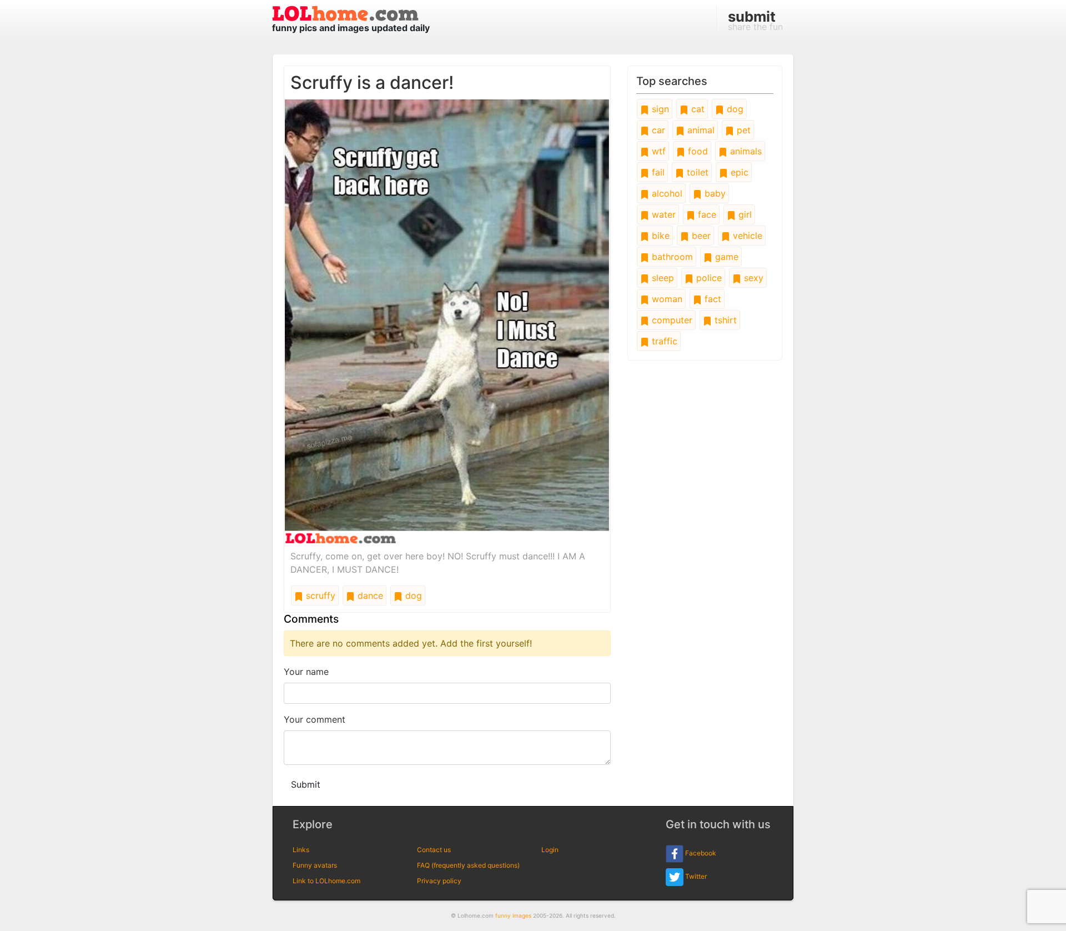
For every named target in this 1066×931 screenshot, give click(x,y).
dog (412, 595)
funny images (513, 915)
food (696, 151)
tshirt (724, 320)
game (725, 256)
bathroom (671, 256)
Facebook (699, 853)
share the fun (755, 20)
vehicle (746, 235)
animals (744, 151)
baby (714, 193)
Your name (306, 671)
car (657, 130)
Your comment (314, 719)
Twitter (695, 876)
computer (670, 320)
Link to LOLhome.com (326, 881)
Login (550, 849)
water (662, 214)
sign (659, 108)
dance (369, 595)
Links (301, 849)
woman (665, 298)
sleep (661, 277)
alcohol (665, 193)
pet (742, 130)
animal (700, 130)
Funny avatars (315, 865)
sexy (752, 277)
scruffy (319, 595)
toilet (696, 172)
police (707, 277)
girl (744, 214)
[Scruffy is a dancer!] (447, 321)
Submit (305, 784)
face (705, 214)
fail (657, 172)
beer (700, 235)
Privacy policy (439, 881)
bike (659, 235)
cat (696, 108)
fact (711, 298)
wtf (657, 151)
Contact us (434, 849)
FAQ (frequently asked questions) (468, 865)
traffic (663, 341)
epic (738, 172)
